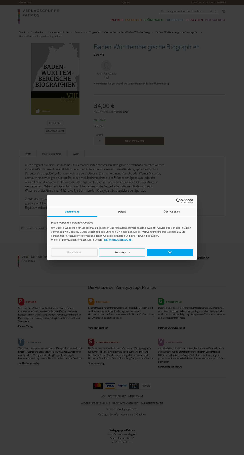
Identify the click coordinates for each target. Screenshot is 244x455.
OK (170, 252)
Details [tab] (122, 211)
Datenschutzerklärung (118, 239)
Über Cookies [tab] (172, 211)
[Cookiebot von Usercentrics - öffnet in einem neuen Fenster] (178, 200)
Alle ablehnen (74, 252)
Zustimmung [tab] (72, 211)
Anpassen (120, 252)
